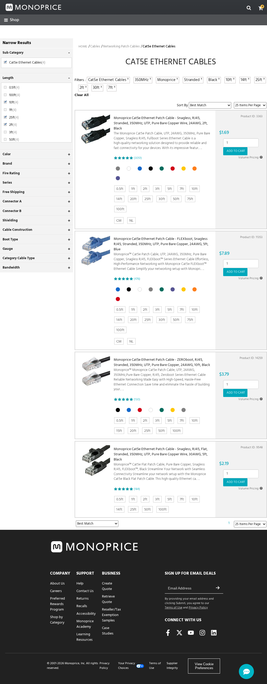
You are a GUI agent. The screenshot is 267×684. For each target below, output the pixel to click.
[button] (260, 8)
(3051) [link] (138, 158)
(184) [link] (137, 489)
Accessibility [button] (86, 614)
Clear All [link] (82, 95)
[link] (11, 20)
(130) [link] (137, 399)
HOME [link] (82, 46)
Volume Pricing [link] (250, 157)
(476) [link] (137, 279)
